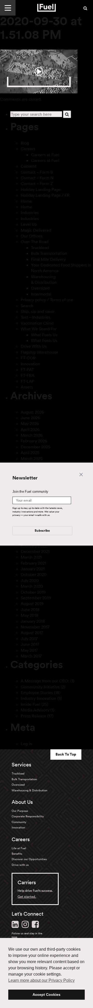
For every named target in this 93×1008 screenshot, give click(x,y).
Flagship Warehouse (39, 352)
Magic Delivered (36, 230)
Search (27, 305)
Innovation (30, 363)
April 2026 (30, 429)
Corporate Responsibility (28, 816)
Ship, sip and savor (38, 311)
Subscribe (42, 531)
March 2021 (31, 557)
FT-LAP (27, 381)
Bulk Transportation (49, 253)
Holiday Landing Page (41, 189)
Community (19, 822)
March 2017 (31, 656)
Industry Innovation (38, 698)
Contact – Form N (37, 177)
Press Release (33, 715)
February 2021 (33, 563)
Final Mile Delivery (48, 259)
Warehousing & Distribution (29, 790)
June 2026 (30, 417)
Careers (28, 148)
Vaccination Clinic (37, 323)
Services (21, 765)
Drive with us (20, 865)
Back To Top (66, 754)
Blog (25, 143)
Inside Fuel (30, 704)
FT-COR (28, 357)
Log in (26, 743)
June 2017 (30, 644)
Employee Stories (37, 692)
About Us (22, 802)
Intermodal (41, 294)
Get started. (27, 896)
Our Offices (31, 235)
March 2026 (32, 435)
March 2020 (32, 586)
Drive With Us (34, 346)
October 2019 (33, 592)
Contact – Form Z (37, 183)
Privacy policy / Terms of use (47, 299)
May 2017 (29, 650)
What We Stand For (39, 328)
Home (26, 201)
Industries (30, 212)
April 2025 (30, 452)
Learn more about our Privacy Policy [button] (41, 980)
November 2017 (35, 626)
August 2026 (32, 412)
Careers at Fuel (45, 154)
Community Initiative (40, 686)
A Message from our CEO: (45, 680)
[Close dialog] (81, 474)
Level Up (29, 224)
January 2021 (33, 568)
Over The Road (34, 241)
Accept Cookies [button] (46, 994)
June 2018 (30, 609)
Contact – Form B (37, 172)
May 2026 (30, 423)
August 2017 (32, 632)
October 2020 (34, 574)
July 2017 (29, 638)
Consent (28, 166)
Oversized (40, 288)
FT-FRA (27, 375)
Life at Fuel (19, 848)
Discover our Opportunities (29, 859)
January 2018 (33, 621)
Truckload (40, 247)
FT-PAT (27, 369)
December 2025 (35, 446)
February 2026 (34, 440)
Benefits (17, 854)
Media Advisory (35, 709)
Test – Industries (35, 317)
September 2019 (36, 597)
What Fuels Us (44, 334)
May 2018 (29, 615)
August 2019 (32, 603)
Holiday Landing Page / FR (45, 195)
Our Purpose (20, 811)
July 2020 (30, 580)
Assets (27, 386)
